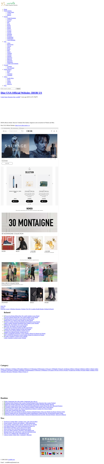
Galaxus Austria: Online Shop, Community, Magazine (18, 435)
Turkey (9, 52)
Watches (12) (46, 370)
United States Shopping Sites (8, 97)
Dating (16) (24, 370)
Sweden (9, 31)
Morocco (9, 84)
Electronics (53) (43, 369)
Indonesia (9, 57)
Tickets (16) (6, 370)
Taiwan (9, 46)
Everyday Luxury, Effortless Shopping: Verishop (13, 309)
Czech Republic (11, 40)
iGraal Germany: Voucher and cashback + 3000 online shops (19, 423)
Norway (9, 30)
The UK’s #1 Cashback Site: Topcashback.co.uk (16, 433)
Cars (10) (58, 370)
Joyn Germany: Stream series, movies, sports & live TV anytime (20, 424)
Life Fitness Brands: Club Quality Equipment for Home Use (19, 426)
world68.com (11, 459)
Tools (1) (25, 371)
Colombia (9, 75)
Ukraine (9, 32)
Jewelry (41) (62, 369)
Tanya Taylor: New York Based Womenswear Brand (17, 429)
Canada (9, 13)
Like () (3, 306)
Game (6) (84, 370)
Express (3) (10, 371)
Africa (5, 76)
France (9, 21)
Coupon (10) (52, 370)
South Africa (10, 78)
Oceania (6, 65)
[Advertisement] (49, 109)
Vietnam (9, 54)
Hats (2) (21, 371)
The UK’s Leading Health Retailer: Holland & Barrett (40, 309)
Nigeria (9, 82)
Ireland (9, 27)
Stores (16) (18, 370)
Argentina (9, 73)
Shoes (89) (16, 369)
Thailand (9, 53)
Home (5, 9)
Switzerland (10, 37)
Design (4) (5, 371)
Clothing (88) (22, 369)
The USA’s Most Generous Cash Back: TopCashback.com (19, 430)
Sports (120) (10, 369)
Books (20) (84, 369)
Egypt (8, 79)
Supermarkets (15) (31, 370)
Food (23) (79, 369)
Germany (9, 19)
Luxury (2, 307)
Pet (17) (89, 369)
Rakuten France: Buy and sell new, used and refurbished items (20, 432)
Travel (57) (29, 369)
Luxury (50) (50, 369)
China (8, 43)
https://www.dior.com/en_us (22, 125)
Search (18, 88)
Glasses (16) (12, 370)
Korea (8, 49)
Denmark (9, 34)
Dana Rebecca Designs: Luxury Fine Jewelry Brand (17, 427)
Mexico (9, 15)
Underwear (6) (73, 370)
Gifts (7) (67, 370)
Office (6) (79, 370)
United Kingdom (11, 18)
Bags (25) (74, 369)
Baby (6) (89, 370)
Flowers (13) (39, 370)
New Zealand (10, 68)
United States (10, 12)
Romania (9, 35)
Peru (8, 72)
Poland (9, 28)
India (8, 50)
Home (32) (69, 369)
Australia (9, 66)
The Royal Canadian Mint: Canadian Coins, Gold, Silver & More (20, 421)
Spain (8, 24)
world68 (18, 97)
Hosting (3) (16, 371)
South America (8, 69)
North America (8, 10)
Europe (6, 16)
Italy (8, 22)
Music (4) (93, 370)
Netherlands (10, 38)
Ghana (9, 81)
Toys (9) (63, 370)
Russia (9, 25)
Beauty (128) (4, 369)
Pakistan (9, 56)
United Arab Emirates (12, 63)
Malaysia (9, 59)
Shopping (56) (35, 369)
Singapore (9, 60)
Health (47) (56, 369)
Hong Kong (10, 44)
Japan (8, 47)
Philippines (10, 62)
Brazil (8, 71)
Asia (5, 41)
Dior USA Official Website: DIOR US (21, 92)
